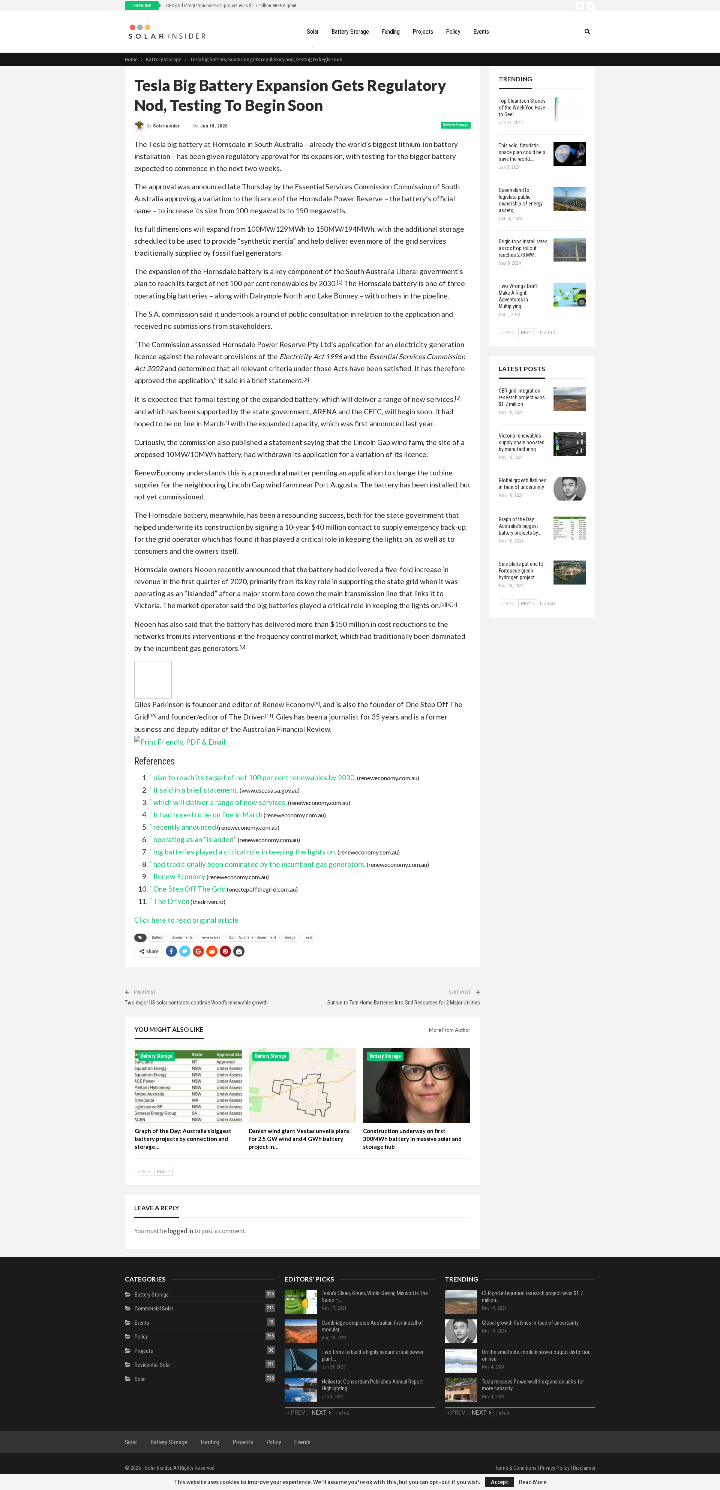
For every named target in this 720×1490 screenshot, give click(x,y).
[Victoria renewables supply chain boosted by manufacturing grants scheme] (570, 444)
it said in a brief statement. (260, 380)
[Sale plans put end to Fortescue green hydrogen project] (570, 573)
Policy (453, 31)
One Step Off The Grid (189, 888)
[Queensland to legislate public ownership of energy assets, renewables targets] (570, 199)
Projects (422, 31)
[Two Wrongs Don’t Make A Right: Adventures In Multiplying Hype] (570, 295)
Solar (313, 31)
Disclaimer (584, 1468)
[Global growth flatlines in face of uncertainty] (570, 489)
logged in (180, 1231)
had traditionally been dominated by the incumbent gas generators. (259, 864)
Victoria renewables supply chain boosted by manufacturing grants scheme (239, 5)
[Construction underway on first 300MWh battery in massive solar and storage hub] (417, 1085)
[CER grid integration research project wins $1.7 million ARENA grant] (570, 399)
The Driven (247, 716)
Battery (157, 937)
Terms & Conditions (516, 1468)
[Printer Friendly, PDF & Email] (179, 741)
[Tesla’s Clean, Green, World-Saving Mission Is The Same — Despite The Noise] (301, 1302)
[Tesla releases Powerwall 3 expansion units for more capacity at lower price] (461, 1390)
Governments (182, 937)
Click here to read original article (186, 920)
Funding (391, 31)
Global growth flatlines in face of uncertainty (530, 1322)
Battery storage (350, 31)
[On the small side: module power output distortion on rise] (461, 1361)
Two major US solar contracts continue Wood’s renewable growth (196, 1002)
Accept (499, 1482)
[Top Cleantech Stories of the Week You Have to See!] (570, 109)
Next (162, 1171)
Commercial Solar (154, 1308)
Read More (532, 1482)
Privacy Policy (555, 1468)
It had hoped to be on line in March (207, 814)
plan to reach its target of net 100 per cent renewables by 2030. (235, 283)
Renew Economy (288, 704)
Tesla (308, 937)
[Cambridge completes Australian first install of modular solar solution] (301, 1331)
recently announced (249, 569)
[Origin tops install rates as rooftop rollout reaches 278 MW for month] (570, 250)
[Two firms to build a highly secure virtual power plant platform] (301, 1361)
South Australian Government (252, 937)
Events (481, 31)
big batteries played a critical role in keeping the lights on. (348, 605)
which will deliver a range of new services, (388, 399)
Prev (145, 1171)
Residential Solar (153, 1364)
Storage (290, 937)
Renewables (210, 937)
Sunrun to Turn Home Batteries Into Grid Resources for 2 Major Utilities (403, 1002)
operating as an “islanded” (176, 593)
